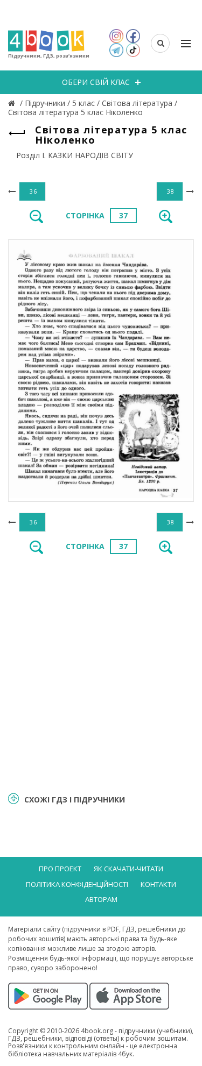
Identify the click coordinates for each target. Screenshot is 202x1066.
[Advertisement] (101, 672)
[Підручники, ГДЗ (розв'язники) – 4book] (13, 103)
